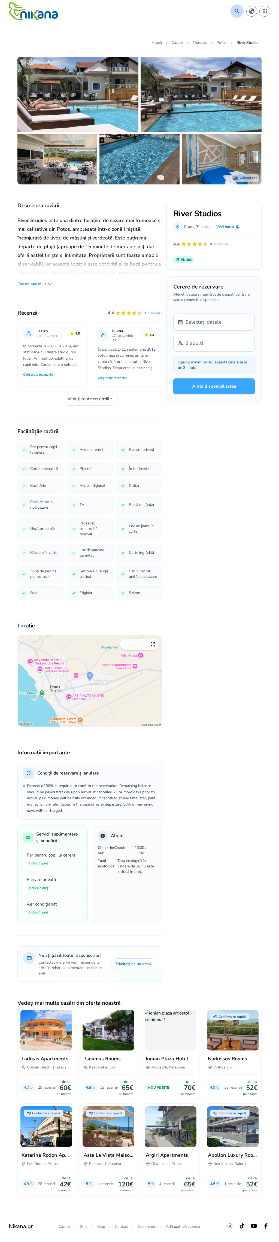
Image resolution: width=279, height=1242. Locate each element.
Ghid (83, 1226)
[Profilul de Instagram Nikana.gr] (230, 1226)
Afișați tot (248, 178)
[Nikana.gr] (33, 11)
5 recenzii (155, 313)
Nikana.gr (21, 1226)
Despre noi (147, 1226)
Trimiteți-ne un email (134, 964)
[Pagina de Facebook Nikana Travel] (266, 1226)
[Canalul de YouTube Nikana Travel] (254, 1226)
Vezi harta (225, 226)
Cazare (64, 1226)
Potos (189, 226)
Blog (101, 1226)
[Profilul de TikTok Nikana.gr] (242, 1226)
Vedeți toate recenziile (90, 399)
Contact (121, 1226)
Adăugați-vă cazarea (183, 1226)
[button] (135, 313)
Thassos (203, 226)
